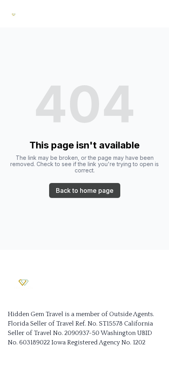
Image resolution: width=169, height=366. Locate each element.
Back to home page (85, 190)
